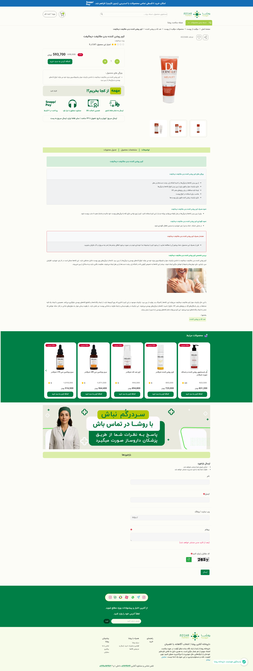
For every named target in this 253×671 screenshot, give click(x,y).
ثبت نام (47, 14)
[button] (46, 370)
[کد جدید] (189, 559)
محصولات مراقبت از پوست (174, 29)
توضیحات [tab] (146, 150)
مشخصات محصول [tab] (129, 150)
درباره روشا (135, 642)
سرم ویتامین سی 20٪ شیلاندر (95, 372)
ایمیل (207, 494)
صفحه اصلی (205, 29)
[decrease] (117, 61)
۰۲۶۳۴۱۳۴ (125, 666)
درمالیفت (118, 41)
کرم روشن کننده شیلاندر (165, 372)
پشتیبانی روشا (105, 640)
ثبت (106, 621)
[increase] (105, 61)
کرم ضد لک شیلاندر (133, 372)
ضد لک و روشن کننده (153, 29)
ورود (53, 14)
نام (208, 476)
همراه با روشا (133, 638)
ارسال (205, 572)
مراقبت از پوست (192, 29)
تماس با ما (105, 646)
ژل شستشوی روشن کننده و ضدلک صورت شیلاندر (194, 373)
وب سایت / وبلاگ (202, 512)
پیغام (207, 529)
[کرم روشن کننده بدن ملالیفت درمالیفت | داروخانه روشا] (183, 636)
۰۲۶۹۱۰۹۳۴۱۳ (105, 666)
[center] (102, 14)
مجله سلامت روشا (175, 22)
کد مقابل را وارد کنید (201, 553)
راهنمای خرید (150, 640)
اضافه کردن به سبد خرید (60, 61)
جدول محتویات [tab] (110, 150)
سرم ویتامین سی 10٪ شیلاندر (62, 372)
